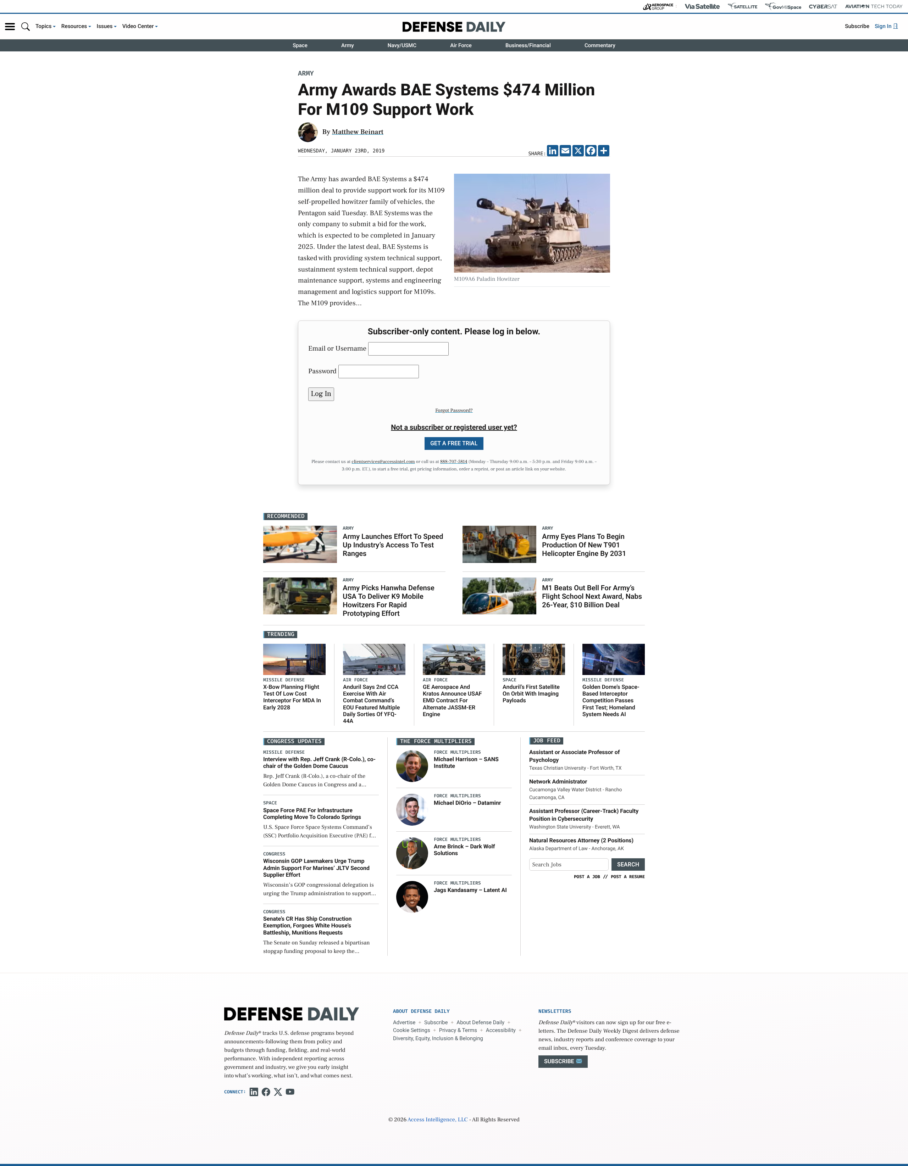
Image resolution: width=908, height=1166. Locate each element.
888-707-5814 (453, 462)
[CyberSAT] (823, 7)
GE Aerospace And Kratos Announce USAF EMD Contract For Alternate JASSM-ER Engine (452, 701)
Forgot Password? (454, 410)
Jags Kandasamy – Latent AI (470, 890)
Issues (105, 26)
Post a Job (587, 877)
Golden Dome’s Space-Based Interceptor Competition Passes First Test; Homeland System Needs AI (611, 701)
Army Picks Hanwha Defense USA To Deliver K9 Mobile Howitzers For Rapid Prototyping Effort (388, 601)
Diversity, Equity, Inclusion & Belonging (438, 1038)
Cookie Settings (411, 1030)
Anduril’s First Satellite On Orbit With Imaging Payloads (531, 694)
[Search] (25, 26)
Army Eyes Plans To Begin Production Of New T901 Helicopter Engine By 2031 (584, 545)
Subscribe (857, 26)
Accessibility (501, 1030)
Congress (274, 854)
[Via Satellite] (702, 6)
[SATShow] (742, 6)
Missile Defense (284, 680)
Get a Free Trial (454, 443)
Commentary (600, 45)
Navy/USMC (402, 45)
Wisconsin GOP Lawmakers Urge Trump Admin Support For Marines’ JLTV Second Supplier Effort (316, 868)
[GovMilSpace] (783, 6)
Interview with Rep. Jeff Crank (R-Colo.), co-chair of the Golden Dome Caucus (319, 762)
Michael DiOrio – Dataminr (467, 802)
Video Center (138, 26)
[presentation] (412, 766)
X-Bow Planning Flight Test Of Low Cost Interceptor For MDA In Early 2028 (292, 697)
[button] (10, 26)
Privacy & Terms (458, 1030)
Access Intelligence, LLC (438, 1119)
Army (347, 45)
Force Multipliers (457, 752)
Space (300, 45)
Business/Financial (528, 45)
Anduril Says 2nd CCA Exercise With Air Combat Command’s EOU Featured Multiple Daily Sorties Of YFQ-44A (371, 704)
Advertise (404, 1022)
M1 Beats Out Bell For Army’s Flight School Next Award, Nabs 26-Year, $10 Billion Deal (592, 596)
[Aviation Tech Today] (874, 6)
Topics (43, 26)
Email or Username (337, 348)
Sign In (884, 26)
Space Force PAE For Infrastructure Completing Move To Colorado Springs (312, 813)
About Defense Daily (480, 1022)
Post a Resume (628, 877)
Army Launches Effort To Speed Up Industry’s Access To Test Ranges (393, 545)
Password (322, 371)
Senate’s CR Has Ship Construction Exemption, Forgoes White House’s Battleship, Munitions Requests (307, 925)
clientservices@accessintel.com (383, 462)
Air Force (461, 45)
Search (628, 864)
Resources (74, 26)
